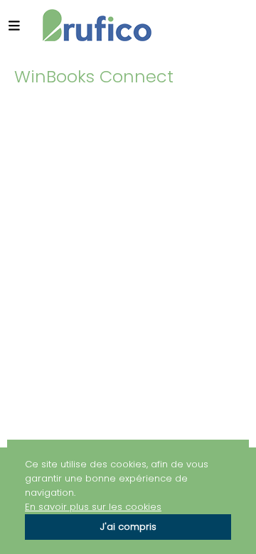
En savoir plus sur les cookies (93, 507)
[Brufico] (97, 25)
